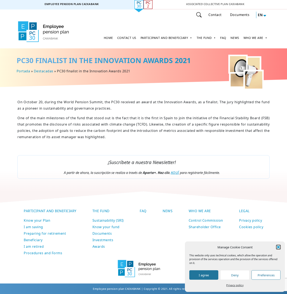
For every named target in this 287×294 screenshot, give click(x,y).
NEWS (234, 38)
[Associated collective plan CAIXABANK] (215, 4)
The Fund (101, 211)
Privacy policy (235, 285)
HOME (108, 38)
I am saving (33, 227)
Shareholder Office (205, 227)
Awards (98, 246)
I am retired (34, 246)
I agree (204, 275)
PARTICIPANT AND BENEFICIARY (164, 38)
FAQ (223, 38)
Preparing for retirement (45, 233)
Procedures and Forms (43, 253)
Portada (23, 71)
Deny (235, 275)
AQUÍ (175, 172)
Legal (244, 211)
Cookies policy (251, 227)
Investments (102, 240)
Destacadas (43, 71)
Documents (240, 14)
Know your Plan (37, 220)
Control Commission (206, 220)
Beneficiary (33, 240)
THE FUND (204, 38)
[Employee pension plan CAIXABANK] (72, 4)
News (167, 211)
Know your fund (106, 227)
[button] (278, 247)
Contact (215, 14)
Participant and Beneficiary (50, 211)
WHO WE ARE (253, 38)
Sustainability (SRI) (108, 220)
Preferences (266, 275)
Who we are (200, 211)
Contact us (126, 38)
